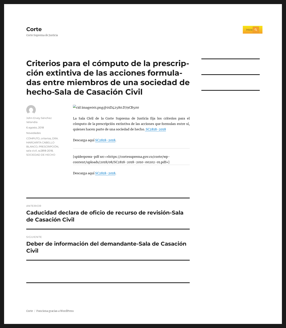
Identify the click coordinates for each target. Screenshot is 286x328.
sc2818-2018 (45, 150)
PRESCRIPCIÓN (48, 146)
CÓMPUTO (33, 138)
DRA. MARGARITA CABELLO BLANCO (42, 142)
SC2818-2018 (155, 129)
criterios (46, 138)
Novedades (33, 132)
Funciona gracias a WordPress (55, 311)
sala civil (31, 150)
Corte (34, 29)
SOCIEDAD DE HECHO (40, 154)
